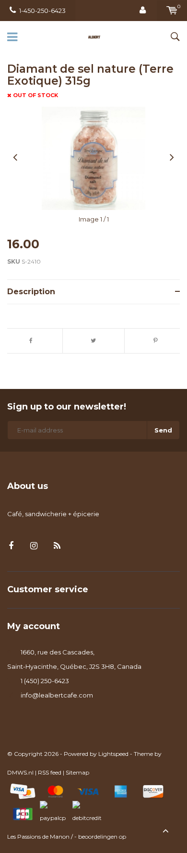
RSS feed (49, 772)
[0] (171, 10)
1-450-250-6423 (42, 10)
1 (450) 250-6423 (45, 681)
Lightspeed (113, 753)
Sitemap (77, 772)
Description (31, 291)
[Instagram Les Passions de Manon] (34, 546)
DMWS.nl (20, 772)
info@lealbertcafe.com (57, 695)
